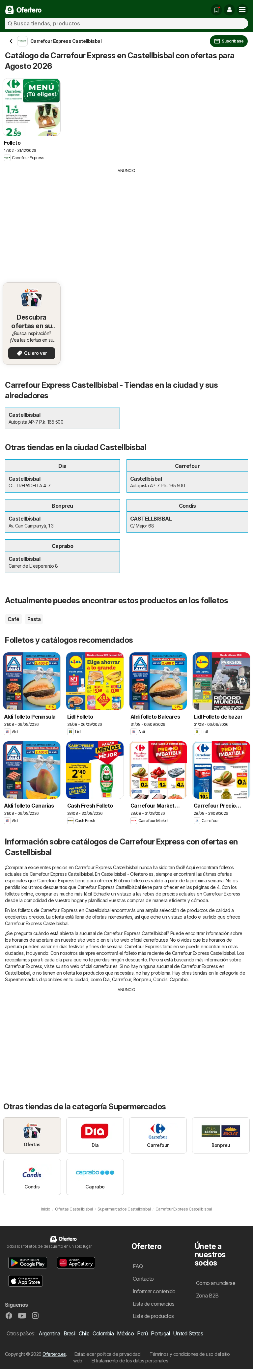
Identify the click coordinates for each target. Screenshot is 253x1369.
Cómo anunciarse (215, 1283)
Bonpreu (142, 979)
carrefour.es (155, 940)
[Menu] (242, 9)
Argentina (49, 1333)
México (125, 1333)
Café (13, 619)
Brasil (69, 1333)
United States (188, 1333)
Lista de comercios (154, 1303)
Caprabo (178, 979)
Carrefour (121, 979)
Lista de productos (153, 1316)
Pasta (34, 619)
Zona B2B (207, 1295)
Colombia (103, 1333)
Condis (160, 979)
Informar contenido (154, 1291)
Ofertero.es (54, 1354)
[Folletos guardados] (216, 9)
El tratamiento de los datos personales (130, 1360)
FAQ (138, 1266)
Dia (106, 979)
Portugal (160, 1333)
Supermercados (21, 979)
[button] (229, 9)
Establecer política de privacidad (107, 1354)
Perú (142, 1333)
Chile (84, 1333)
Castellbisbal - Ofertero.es (127, 874)
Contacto (143, 1278)
